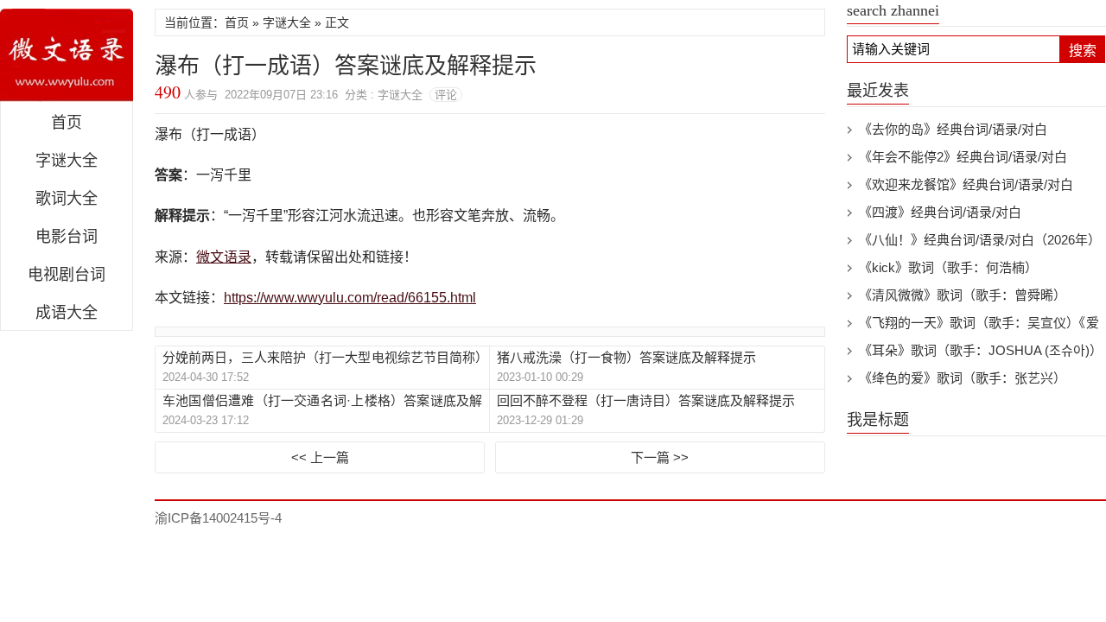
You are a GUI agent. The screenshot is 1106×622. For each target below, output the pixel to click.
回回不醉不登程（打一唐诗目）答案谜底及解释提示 (646, 400)
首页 (66, 122)
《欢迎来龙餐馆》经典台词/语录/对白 (966, 184)
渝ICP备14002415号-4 (218, 518)
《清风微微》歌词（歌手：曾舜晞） (962, 295)
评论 (446, 94)
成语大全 (66, 312)
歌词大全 (66, 198)
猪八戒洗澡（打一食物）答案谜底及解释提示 (626, 357)
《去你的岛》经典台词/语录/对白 (953, 129)
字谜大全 (66, 160)
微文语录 (66, 55)
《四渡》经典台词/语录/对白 (940, 212)
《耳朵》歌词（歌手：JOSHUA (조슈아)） (981, 350)
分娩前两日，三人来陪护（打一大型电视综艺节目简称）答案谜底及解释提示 (322, 358)
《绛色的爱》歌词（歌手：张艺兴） (962, 378)
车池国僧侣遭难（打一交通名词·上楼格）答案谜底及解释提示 (322, 401)
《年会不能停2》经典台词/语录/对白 (963, 156)
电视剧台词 (66, 274)
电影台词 (66, 236)
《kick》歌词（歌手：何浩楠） (948, 267)
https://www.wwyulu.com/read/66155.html (350, 297)
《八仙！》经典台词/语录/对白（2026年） (980, 239)
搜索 (1082, 50)
